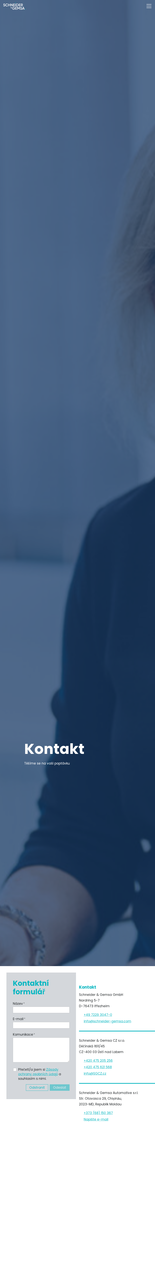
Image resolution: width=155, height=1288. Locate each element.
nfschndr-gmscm (107, 1021)
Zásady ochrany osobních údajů (38, 1071)
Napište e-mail (96, 1119)
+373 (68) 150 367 (98, 1113)
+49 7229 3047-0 (98, 1015)
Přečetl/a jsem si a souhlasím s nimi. (39, 1074)
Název (19, 1003)
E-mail (19, 1019)
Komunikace (24, 1034)
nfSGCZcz (95, 1073)
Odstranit (37, 1087)
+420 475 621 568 (98, 1067)
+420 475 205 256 (98, 1060)
